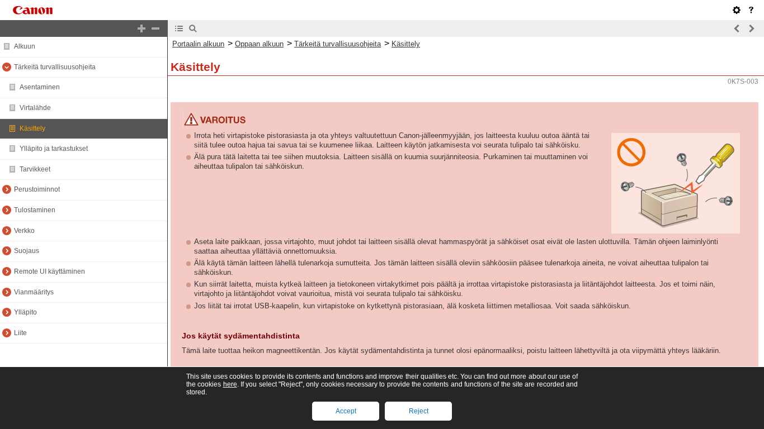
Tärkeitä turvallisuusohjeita (337, 44)
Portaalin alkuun (198, 44)
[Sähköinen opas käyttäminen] (751, 10)
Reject (418, 411)
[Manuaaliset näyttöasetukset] (736, 10)
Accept (346, 411)
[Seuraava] (751, 28)
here (230, 384)
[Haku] (193, 28)
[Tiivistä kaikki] (155, 28)
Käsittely (406, 44)
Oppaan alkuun (259, 44)
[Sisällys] (179, 28)
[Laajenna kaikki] (141, 28)
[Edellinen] (737, 28)
